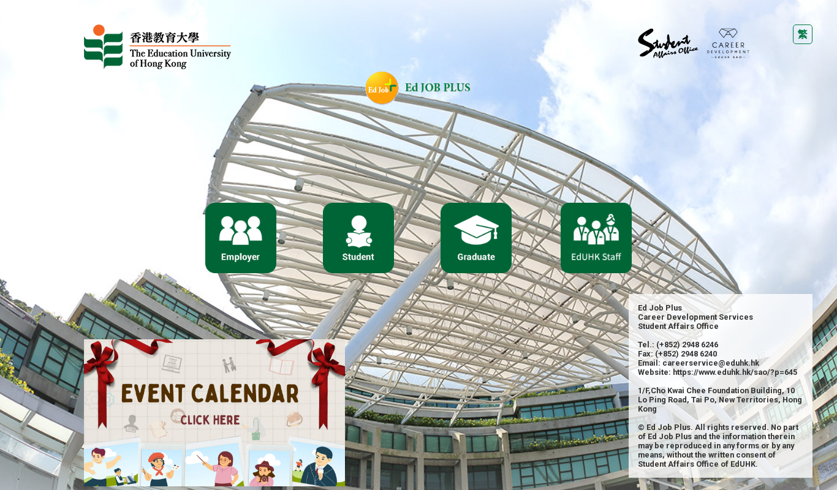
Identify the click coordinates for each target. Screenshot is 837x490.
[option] (214, 412)
